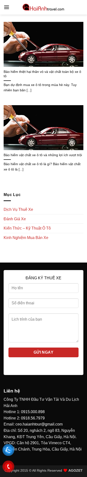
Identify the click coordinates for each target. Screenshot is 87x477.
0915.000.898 (33, 412)
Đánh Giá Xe (15, 219)
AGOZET (75, 470)
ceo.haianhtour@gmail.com (39, 424)
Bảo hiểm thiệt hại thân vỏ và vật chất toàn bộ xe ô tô (42, 74)
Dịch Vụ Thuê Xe (18, 209)
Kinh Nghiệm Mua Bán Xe (26, 238)
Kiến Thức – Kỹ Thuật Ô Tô (27, 228)
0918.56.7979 (33, 418)
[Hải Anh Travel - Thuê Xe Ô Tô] (43, 7)
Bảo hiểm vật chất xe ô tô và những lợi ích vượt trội (43, 155)
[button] (6, 7)
